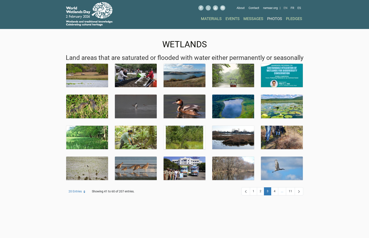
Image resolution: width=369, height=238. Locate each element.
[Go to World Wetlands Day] (89, 14)
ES (299, 8)
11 (292, 192)
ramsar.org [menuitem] (270, 8)
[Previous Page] (246, 191)
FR (292, 8)
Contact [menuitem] (254, 8)
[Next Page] (299, 191)
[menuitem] (211, 18)
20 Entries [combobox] (75, 191)
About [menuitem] (241, 8)
